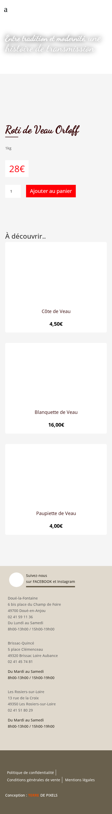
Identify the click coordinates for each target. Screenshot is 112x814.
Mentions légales (80, 779)
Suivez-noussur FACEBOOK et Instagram (50, 578)
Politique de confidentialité (30, 772)
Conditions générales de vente (33, 779)
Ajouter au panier (51, 190)
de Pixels (43, 795)
